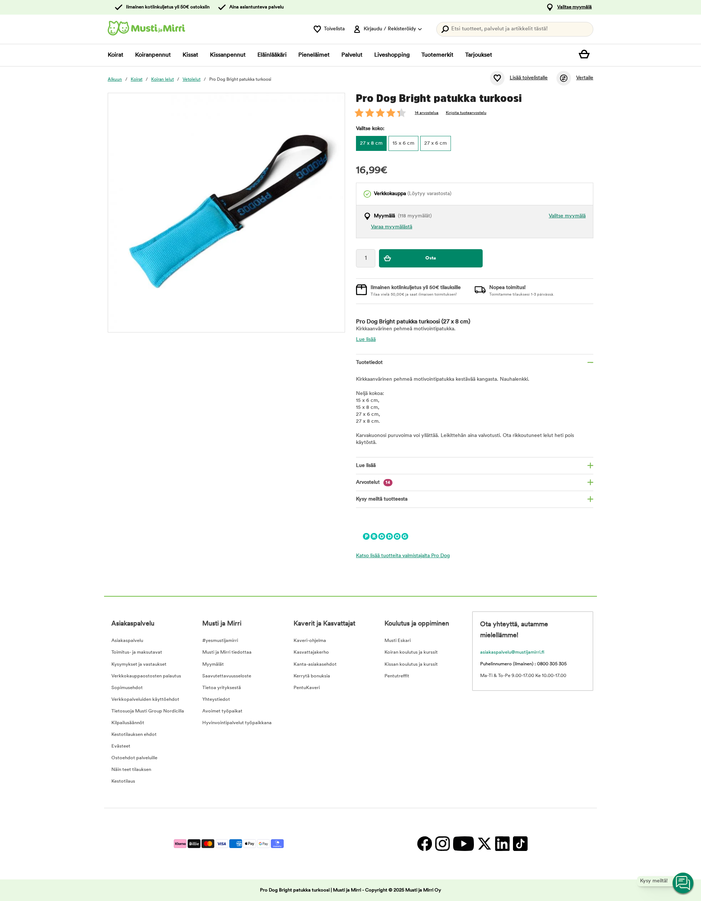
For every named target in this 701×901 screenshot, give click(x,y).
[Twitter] (484, 844)
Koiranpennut (153, 55)
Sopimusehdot (127, 687)
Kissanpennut (228, 55)
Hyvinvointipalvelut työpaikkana (237, 723)
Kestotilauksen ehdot (134, 734)
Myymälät (213, 664)
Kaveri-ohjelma (310, 640)
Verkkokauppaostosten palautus (146, 676)
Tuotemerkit (437, 55)
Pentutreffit (396, 676)
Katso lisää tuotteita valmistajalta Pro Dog (403, 556)
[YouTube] (463, 844)
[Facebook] (424, 844)
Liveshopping (392, 55)
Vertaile (584, 78)
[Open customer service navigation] (683, 883)
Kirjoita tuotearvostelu (466, 113)
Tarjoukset (478, 55)
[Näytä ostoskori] (586, 55)
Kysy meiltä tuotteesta (381, 499)
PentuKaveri (307, 687)
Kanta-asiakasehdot (315, 664)
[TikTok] (519, 844)
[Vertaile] (563, 78)
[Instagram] (442, 844)
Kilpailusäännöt (127, 723)
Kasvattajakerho (311, 652)
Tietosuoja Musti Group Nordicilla (147, 711)
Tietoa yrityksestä (221, 687)
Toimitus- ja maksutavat (136, 652)
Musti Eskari (397, 640)
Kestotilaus (123, 781)
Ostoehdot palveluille (134, 758)
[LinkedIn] (502, 844)
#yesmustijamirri (220, 640)
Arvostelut (373, 482)
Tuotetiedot (369, 362)
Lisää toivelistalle (529, 78)
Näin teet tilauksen (131, 769)
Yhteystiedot (216, 699)
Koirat (115, 55)
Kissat (190, 55)
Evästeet (120, 746)
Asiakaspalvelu (127, 640)
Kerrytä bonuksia (312, 676)
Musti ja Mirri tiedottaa (227, 652)
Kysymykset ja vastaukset (138, 664)
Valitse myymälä (574, 7)
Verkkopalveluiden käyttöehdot (145, 699)
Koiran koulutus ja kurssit (411, 652)
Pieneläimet (314, 55)
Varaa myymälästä (391, 227)
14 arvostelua (426, 113)
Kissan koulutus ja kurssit (411, 664)
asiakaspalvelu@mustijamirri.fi (512, 652)
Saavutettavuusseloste (226, 676)
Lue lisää (366, 339)
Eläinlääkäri (272, 55)
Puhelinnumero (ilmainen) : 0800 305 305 (523, 664)
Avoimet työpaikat (222, 711)
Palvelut (352, 55)
